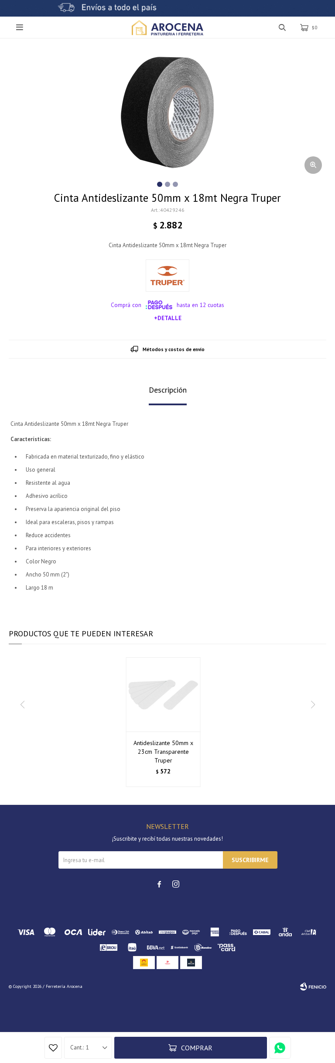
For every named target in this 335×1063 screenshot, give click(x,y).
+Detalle (167, 318)
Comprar (196, 1047)
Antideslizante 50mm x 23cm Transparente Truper (163, 751)
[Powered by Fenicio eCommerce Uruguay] (313, 986)
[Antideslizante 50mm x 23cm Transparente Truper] (163, 694)
